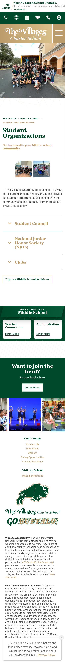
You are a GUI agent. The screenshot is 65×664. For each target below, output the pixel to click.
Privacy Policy (46, 655)
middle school (30, 119)
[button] (59, 33)
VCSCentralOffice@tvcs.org (37, 562)
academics (10, 119)
